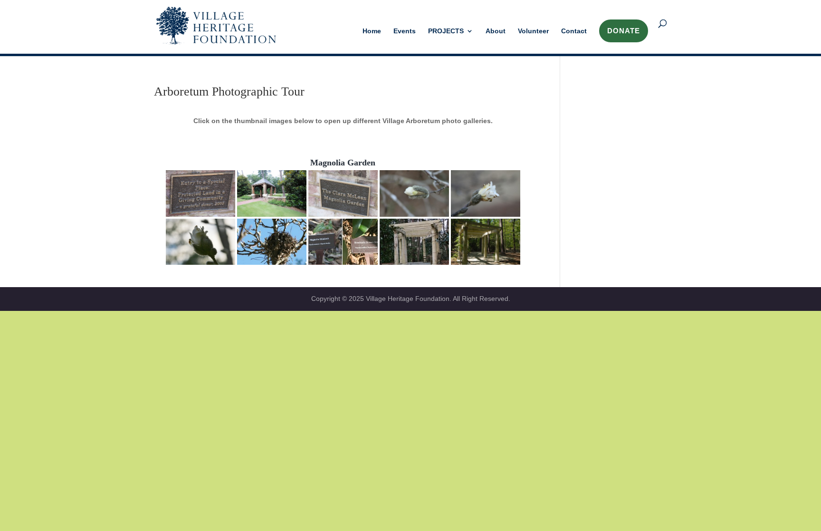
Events (404, 31)
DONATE (623, 31)
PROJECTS (446, 31)
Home (372, 31)
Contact (574, 31)
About (496, 31)
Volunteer (533, 31)
